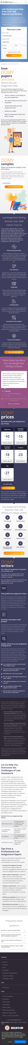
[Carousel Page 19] (15, 400)
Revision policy (6, 1007)
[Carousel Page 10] (17, 398)
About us (5, 962)
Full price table (7, 484)
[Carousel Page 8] (14, 398)
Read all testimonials (14, 404)
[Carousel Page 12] (20, 398)
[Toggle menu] (25, 2)
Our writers (6, 970)
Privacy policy (6, 1002)
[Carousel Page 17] (12, 400)
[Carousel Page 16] (10, 400)
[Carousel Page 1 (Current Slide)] (1, 398)
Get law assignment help (13, 553)
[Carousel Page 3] (5, 398)
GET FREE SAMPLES (13, 186)
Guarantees (6, 999)
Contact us (5, 965)
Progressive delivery (8, 976)
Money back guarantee (9, 1010)
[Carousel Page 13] (22, 398)
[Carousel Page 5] (8, 398)
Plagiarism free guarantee (10, 1013)
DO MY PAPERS (7, 488)
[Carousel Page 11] (19, 398)
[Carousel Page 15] (26, 398)
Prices (4, 967)
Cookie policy (6, 1004)
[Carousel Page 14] (24, 398)
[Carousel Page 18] (14, 400)
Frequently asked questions (10, 973)
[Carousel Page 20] (17, 400)
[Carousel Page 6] (10, 398)
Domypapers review (8, 978)
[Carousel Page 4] (7, 398)
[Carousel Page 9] (15, 398)
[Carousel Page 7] (12, 398)
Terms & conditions (8, 996)
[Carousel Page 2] (3, 398)
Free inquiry (6, 987)
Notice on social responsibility (11, 1015)
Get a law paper (13, 352)
